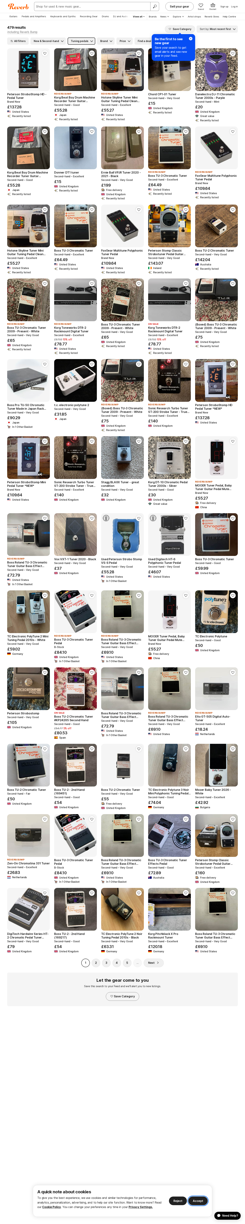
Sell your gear (179, 6)
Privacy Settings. (141, 1207)
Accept (198, 1201)
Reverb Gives (212, 16)
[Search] (154, 6)
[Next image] (45, 69)
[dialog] (122, 1201)
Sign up (224, 6)
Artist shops (194, 16)
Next (151, 963)
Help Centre (229, 16)
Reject (177, 1201)
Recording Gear (89, 16)
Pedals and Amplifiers (34, 16)
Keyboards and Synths (63, 16)
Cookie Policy (51, 1207)
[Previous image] (12, 69)
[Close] (190, 38)
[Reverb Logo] (18, 6)
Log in (234, 6)
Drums (105, 16)
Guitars (13, 16)
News (163, 16)
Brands (153, 16)
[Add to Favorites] (45, 53)
